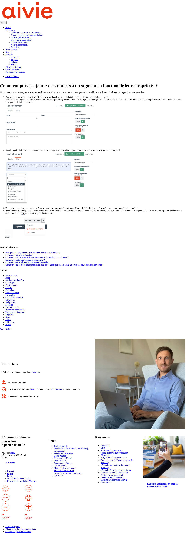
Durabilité (58, 475)
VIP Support (56, 389)
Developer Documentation (112, 477)
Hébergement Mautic (63, 458)
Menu (3, 23)
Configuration (11, 285)
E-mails (8, 287)
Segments (9, 315)
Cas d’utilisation (12, 69)
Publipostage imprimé (14, 312)
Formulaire (10, 290)
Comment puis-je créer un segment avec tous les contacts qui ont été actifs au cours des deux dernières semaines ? (54, 265)
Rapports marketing (19, 42)
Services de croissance (15, 72)
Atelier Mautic (60, 465)
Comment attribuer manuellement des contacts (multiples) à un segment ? (36, 257)
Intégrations (10, 302)
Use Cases (10, 30)
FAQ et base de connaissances (114, 458)
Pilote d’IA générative (63, 453)
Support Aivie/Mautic (63, 463)
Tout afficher (5, 329)
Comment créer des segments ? (18, 255)
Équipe (10, 473)
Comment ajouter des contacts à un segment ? (25, 260)
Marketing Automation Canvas (114, 480)
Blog (103, 448)
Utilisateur (9, 322)
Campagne (10, 283)
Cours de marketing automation (114, 472)
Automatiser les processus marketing (26, 35)
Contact (10, 471)
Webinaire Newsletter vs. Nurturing (116, 470)
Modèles (9, 305)
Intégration (10, 300)
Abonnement (11, 50)
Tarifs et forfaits (60, 446)
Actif (7, 278)
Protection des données (15, 310)
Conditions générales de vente (18, 531)
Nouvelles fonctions (19, 45)
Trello (8, 319)
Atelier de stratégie (13, 67)
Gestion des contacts (14, 297)
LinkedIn (10, 463)
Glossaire (105, 455)
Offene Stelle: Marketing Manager (22, 481)
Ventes (8, 324)
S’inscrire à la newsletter (111, 450)
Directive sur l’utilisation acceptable (20, 529)
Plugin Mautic (60, 461)
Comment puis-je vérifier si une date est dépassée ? (27, 262)
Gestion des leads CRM (21, 40)
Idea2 (12, 453)
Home (8, 27)
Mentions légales (12, 526)
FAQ (31, 389)
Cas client (15, 47)
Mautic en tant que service (65, 468)
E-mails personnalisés (20, 37)
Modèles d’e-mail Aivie (64, 470)
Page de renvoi (11, 307)
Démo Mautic (60, 456)
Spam (7, 317)
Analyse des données (14, 280)
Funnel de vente (12, 292)
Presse (10, 476)
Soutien (8, 52)
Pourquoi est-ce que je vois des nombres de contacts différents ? (32, 252)
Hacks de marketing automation (114, 453)
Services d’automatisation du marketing (71, 448)
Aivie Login (106, 482)
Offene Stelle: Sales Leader (19, 478)
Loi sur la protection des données (68, 473)
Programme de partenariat (112, 475)
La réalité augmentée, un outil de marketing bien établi (162, 485)
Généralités (10, 295)
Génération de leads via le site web (26, 32)
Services (35, 372)
